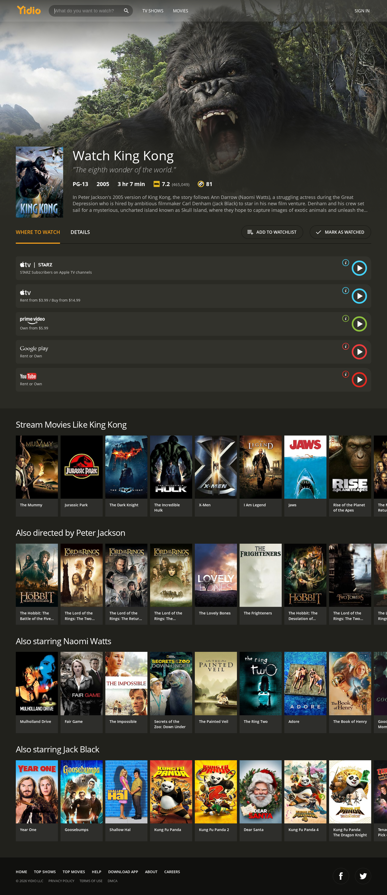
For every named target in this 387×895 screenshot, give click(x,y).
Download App (123, 871)
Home (21, 871)
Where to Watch (38, 232)
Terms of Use (91, 880)
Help (96, 871)
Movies (180, 11)
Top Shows (45, 871)
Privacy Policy (61, 880)
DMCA (112, 880)
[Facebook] (341, 876)
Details (80, 232)
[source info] (344, 262)
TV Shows (152, 11)
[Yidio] (29, 11)
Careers (172, 871)
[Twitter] (363, 876)
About (151, 871)
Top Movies (74, 871)
